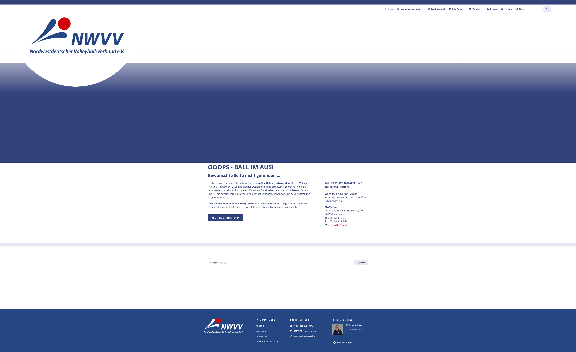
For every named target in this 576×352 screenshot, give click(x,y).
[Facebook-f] (207, 340)
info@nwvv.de (339, 225)
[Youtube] (213, 340)
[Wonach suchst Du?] (280, 262)
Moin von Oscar (354, 325)
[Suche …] (547, 9)
